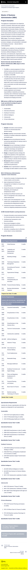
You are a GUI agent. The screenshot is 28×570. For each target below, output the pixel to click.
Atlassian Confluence (23, 568)
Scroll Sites (15, 568)
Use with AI (5, 11)
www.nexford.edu (4, 564)
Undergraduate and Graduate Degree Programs (10, 7)
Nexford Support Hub (5, 565)
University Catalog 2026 (13, 2)
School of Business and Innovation (7, 5)
